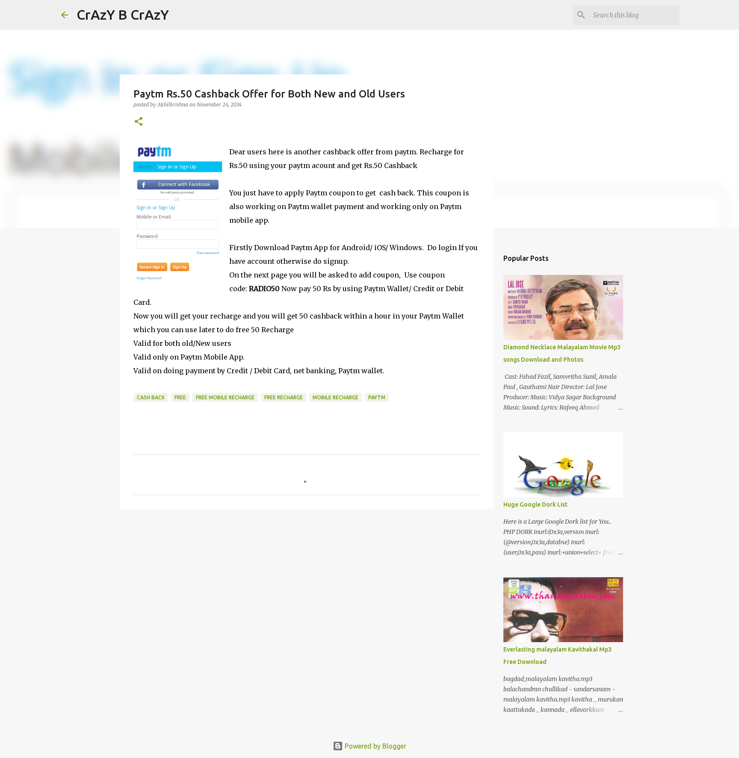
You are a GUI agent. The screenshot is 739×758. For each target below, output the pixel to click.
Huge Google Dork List (535, 504)
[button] (138, 122)
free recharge (283, 397)
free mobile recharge (225, 397)
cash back (151, 397)
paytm (376, 397)
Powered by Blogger (374, 746)
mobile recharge (335, 397)
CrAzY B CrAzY (123, 14)
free (180, 397)
